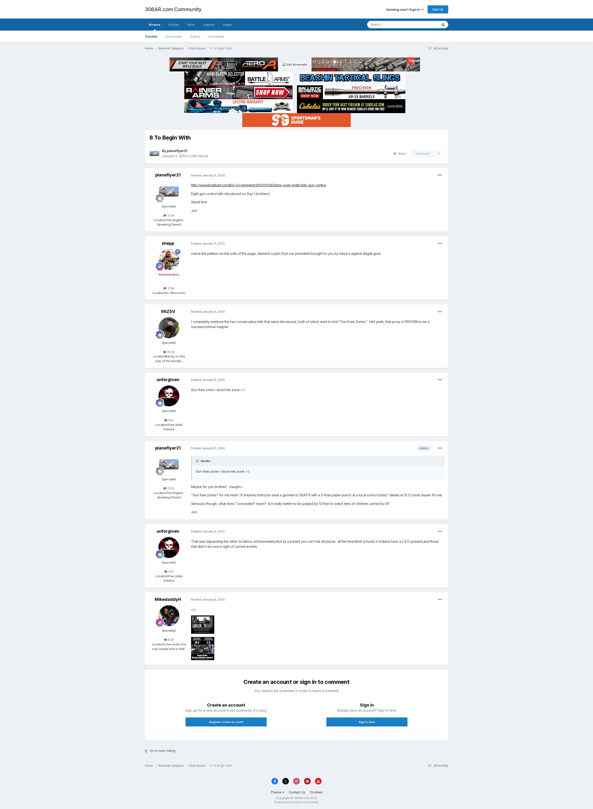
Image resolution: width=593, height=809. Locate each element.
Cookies (316, 792)
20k (170, 420)
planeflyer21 (177, 151)
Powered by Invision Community (296, 802)
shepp (168, 243)
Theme (276, 792)
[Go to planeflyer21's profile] (154, 153)
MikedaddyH (168, 599)
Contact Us (297, 792)
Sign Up (437, 9)
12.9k (170, 215)
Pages (227, 24)
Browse (154, 24)
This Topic (424, 24)
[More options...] (440, 175)
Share (401, 153)
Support (209, 24)
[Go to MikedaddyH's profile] (168, 615)
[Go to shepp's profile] (168, 259)
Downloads (174, 36)
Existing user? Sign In (404, 9)
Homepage (216, 36)
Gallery (195, 36)
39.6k (170, 352)
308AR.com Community (173, 9)
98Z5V (168, 311)
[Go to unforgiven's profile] (168, 395)
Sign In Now (367, 722)
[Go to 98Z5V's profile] (168, 327)
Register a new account (226, 722)
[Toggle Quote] (198, 461)
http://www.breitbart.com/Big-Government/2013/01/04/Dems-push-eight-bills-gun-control (258, 185)
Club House (199, 156)
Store (191, 24)
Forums (151, 36)
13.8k (170, 288)
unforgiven (168, 379)
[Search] (443, 24)
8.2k (170, 639)
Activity (174, 24)
